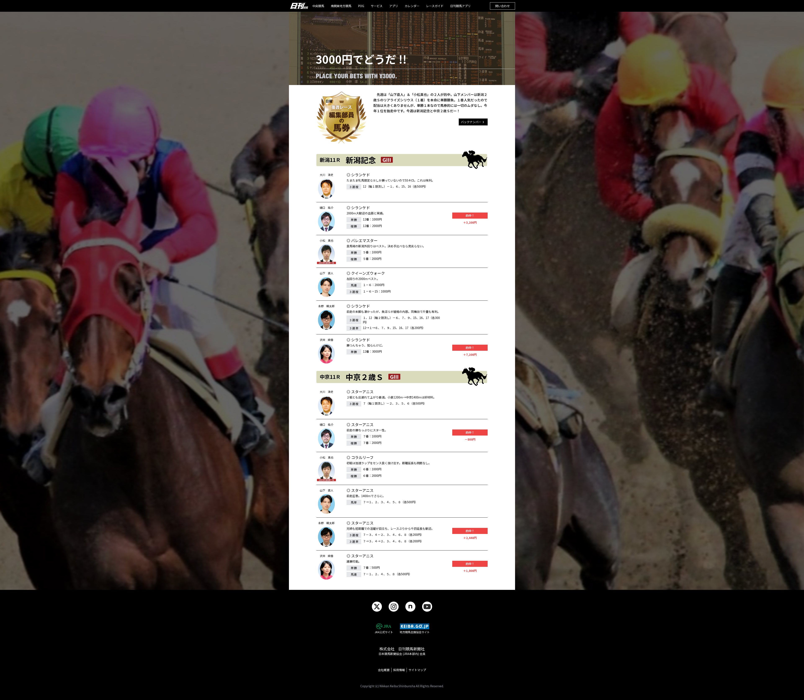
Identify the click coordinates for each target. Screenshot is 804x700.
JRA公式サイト (384, 632)
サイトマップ (417, 670)
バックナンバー (471, 122)
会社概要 (384, 670)
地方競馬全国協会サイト (415, 632)
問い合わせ (502, 6)
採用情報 (399, 670)
